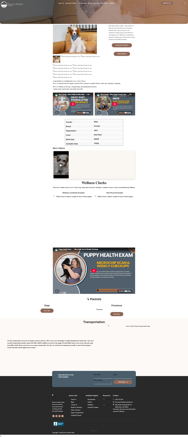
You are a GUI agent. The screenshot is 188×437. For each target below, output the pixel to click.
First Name (97, 374)
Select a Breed (98, 380)
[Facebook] (53, 416)
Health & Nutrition (93, 3)
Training (111, 3)
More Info (47, 311)
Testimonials (82, 3)
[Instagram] (56, 416)
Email (115, 374)
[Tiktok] (59, 416)
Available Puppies (70, 3)
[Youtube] (62, 416)
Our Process (104, 3)
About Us (61, 3)
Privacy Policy (94, 430)
